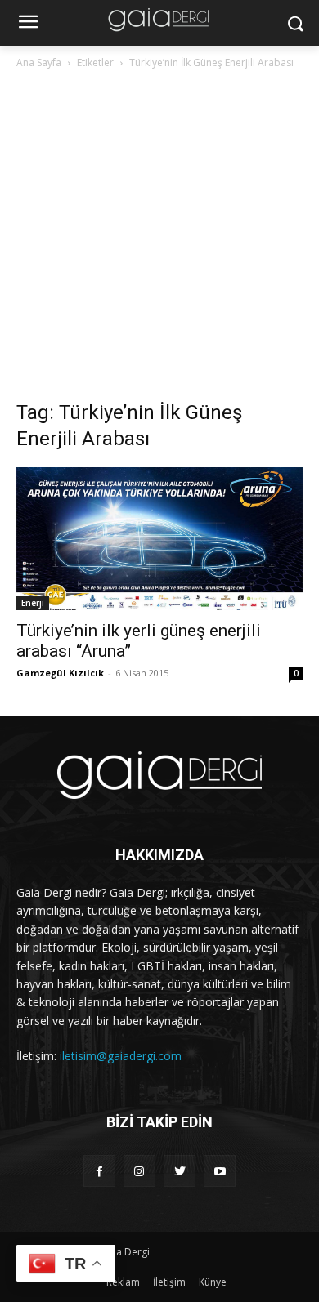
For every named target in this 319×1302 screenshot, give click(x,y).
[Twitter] (179, 1171)
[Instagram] (139, 1171)
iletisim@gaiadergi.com (121, 1055)
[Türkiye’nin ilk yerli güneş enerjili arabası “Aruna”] (159, 538)
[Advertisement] (159, 239)
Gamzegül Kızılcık (60, 673)
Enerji (32, 603)
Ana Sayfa (38, 62)
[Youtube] (220, 1171)
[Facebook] (99, 1171)
